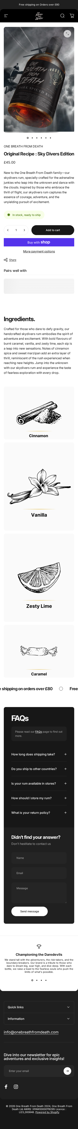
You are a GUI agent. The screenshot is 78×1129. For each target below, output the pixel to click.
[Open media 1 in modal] (67, 34)
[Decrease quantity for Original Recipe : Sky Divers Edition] (8, 230)
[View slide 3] (41, 980)
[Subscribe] (67, 1071)
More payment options (39, 251)
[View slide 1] (32, 980)
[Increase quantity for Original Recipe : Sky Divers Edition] (24, 230)
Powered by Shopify (47, 1112)
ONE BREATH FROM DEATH (23, 146)
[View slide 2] (36, 980)
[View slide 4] (46, 980)
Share (12, 259)
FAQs (38, 731)
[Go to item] (27, 138)
